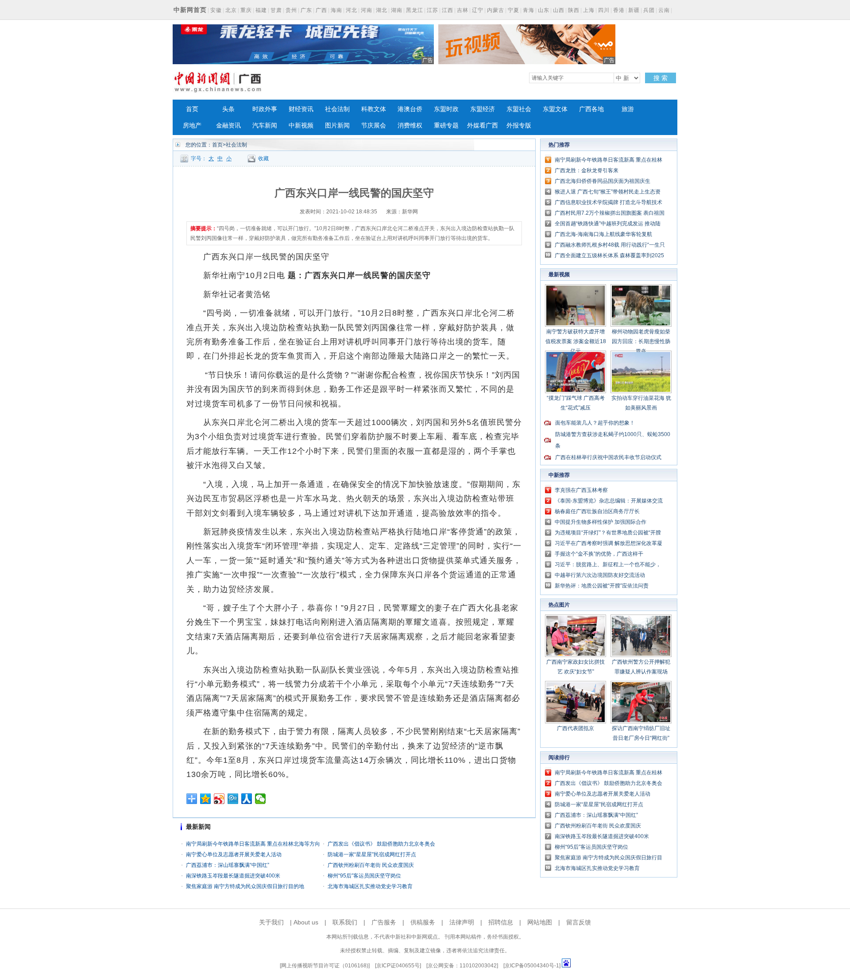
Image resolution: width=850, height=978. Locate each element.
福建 (261, 10)
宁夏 (513, 10)
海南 (336, 10)
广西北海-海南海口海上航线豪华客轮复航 (603, 234)
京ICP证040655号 (398, 966)
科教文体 (373, 109)
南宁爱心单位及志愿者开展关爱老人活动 (234, 854)
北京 (231, 10)
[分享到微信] (260, 798)
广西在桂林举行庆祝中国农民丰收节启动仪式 (608, 457)
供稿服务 (422, 922)
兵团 (649, 10)
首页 (192, 109)
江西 (447, 10)
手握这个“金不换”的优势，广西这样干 (599, 554)
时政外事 (264, 109)
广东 (306, 10)
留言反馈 (578, 922)
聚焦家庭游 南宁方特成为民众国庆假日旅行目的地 (245, 886)
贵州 (291, 10)
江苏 (432, 10)
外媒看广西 (482, 125)
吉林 (462, 10)
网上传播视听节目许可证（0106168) (324, 966)
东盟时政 (446, 109)
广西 (321, 10)
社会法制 (337, 109)
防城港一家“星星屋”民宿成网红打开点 (372, 854)
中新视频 (301, 125)
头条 (228, 109)
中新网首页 (190, 9)
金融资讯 (228, 125)
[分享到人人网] (246, 798)
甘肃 (276, 10)
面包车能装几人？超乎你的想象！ (595, 423)
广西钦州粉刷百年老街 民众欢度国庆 (371, 865)
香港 (619, 10)
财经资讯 (301, 109)
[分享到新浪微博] (219, 798)
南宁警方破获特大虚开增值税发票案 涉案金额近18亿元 (575, 341)
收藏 (263, 158)
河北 (351, 10)
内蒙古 (495, 10)
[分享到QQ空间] (205, 798)
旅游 (628, 109)
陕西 (574, 10)
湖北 (381, 10)
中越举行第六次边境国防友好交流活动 (600, 575)
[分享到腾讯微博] (233, 798)
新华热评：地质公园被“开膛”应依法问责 (602, 586)
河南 (366, 10)
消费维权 (410, 125)
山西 (558, 10)
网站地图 (539, 922)
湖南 (396, 10)
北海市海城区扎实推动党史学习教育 (370, 886)
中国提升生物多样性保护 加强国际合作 (600, 522)
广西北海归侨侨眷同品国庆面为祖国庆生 (602, 181)
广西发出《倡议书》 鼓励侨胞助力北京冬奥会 (381, 844)
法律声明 (461, 922)
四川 (604, 10)
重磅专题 (446, 125)
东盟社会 (518, 109)
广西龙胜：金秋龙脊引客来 (586, 170)
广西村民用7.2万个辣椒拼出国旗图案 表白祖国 (610, 213)
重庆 (246, 10)
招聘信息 (500, 922)
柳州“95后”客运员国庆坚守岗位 (364, 876)
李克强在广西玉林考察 (581, 490)
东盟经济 (482, 109)
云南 (664, 10)
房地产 (192, 125)
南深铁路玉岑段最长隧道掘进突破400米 (233, 876)
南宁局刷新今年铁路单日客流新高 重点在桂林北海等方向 (253, 844)
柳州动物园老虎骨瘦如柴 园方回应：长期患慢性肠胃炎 (641, 341)
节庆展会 (373, 125)
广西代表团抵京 (575, 728)
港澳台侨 (410, 109)
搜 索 (660, 77)
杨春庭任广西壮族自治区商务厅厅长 (597, 511)
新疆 (634, 10)
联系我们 (344, 922)
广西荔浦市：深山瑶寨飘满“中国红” (227, 865)
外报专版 (518, 125)
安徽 (216, 10)
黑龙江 (414, 10)
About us (306, 922)
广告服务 (383, 922)
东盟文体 (555, 109)
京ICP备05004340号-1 (532, 966)
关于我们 (271, 922)
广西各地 (591, 109)
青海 (528, 10)
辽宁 (477, 10)
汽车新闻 (264, 125)
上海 (589, 10)
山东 (543, 10)
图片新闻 (337, 125)
